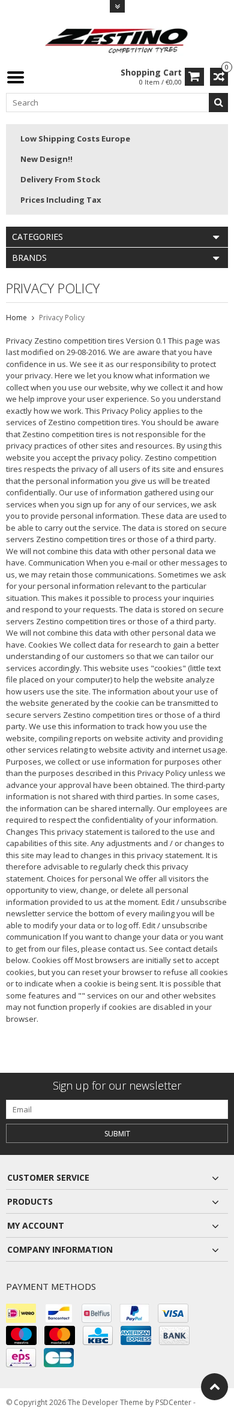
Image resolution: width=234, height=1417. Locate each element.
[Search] (218, 102)
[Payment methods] (21, 1313)
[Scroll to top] (214, 1386)
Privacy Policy (62, 317)
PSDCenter (173, 1402)
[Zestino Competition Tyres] (117, 39)
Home (16, 317)
